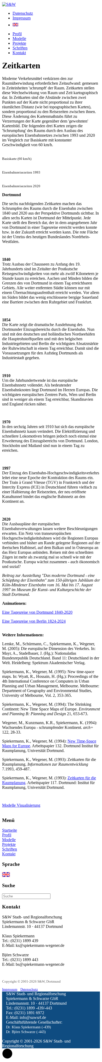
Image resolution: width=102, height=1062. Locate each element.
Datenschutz (23, 13)
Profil (17, 34)
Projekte (19, 43)
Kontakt (19, 52)
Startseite (9, 830)
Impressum (22, 18)
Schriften (20, 48)
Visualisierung (28, 805)
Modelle (19, 38)
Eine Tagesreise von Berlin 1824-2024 (34, 621)
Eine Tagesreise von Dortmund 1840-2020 (37, 612)
